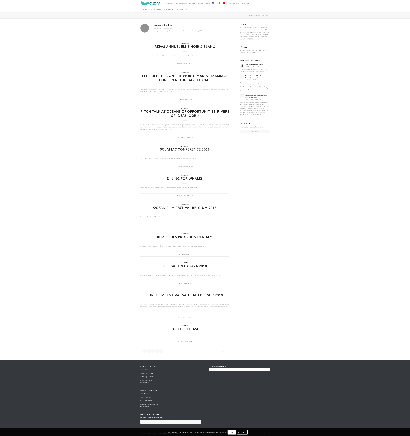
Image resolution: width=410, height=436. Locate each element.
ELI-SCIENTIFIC (185, 43)
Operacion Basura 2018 (185, 266)
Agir (263, 15)
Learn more (242, 432)
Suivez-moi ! (254, 131)
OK (232, 432)
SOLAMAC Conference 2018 (185, 149)
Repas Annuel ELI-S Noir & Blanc (185, 46)
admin (190, 64)
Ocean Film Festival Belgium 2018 (185, 208)
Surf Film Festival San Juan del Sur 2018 (185, 295)
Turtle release (185, 329)
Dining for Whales (185, 178)
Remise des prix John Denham (185, 237)
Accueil (258, 15)
